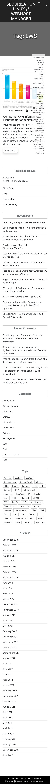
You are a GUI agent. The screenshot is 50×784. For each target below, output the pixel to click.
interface (20, 494)
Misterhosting (38, 112)
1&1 (39, 60)
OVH (36, 121)
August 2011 (9, 706)
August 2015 (9, 556)
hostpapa (40, 99)
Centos (29, 478)
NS (35, 119)
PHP (24, 502)
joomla (37, 494)
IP (29, 494)
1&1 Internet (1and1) (41, 63)
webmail (7, 522)
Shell (42, 510)
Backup (18, 478)
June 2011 (8, 717)
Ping (36, 130)
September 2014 (11, 577)
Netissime (39, 117)
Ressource (39, 144)
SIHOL (36, 146)
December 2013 (11, 604)
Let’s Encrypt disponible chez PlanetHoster (24, 222)
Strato (41, 146)
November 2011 (10, 696)
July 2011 (7, 712)
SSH (15, 514)
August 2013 (9, 615)
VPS (32, 518)
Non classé (8, 427)
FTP (42, 486)
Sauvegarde (9, 438)
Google (7, 490)
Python (6, 433)
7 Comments (40, 152)
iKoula (41, 101)
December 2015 (11, 539)
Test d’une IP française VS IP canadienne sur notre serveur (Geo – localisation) (25, 370)
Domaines (8, 411)
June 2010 (8, 755)
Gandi (41, 92)
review (36, 506)
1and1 (5, 193)
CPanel (39, 482)
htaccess (8, 494)
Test (5, 449)
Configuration (10, 482)
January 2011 (9, 744)
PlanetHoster (38, 135)
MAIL (14, 498)
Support (32, 514)
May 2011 (7, 723)
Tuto (5, 460)
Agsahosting (38, 69)
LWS (41, 106)
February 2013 (10, 631)
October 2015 (9, 545)
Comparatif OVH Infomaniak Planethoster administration (21, 118)
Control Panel (26, 482)
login (6, 498)
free (35, 486)
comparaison (38, 78)
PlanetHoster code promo (16, 181)
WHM (17, 522)
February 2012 (10, 690)
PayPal (15, 502)
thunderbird (20, 518)
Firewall (25, 486)
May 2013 (7, 626)
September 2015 (11, 550)
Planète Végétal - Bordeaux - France (21, 335)
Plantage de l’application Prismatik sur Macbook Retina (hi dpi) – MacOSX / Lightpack (22, 305)
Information (39, 57)
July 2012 (7, 663)
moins (41, 115)
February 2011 (10, 739)
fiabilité (40, 90)
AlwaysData (39, 72)
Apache (7, 478)
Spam (6, 514)
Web (40, 518)
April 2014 (8, 593)
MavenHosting (38, 108)
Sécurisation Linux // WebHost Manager (20, 11)
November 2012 (11, 642)
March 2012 (8, 685)
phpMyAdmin (36, 502)
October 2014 (9, 572)
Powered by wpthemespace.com (29, 781)
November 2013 (11, 609)
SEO (5, 443)
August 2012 (9, 658)
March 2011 (8, 733)
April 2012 (8, 679)
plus (41, 140)
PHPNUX (40, 128)
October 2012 (9, 647)
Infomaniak (39, 103)
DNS (6, 486)
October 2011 (9, 701)
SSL (23, 514)
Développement (11, 406)
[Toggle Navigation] (38, 3)
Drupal (15, 486)
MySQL (36, 498)
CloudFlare (8, 188)
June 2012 (8, 669)
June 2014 (8, 582)
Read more (10, 150)
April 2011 (7, 728)
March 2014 (8, 599)
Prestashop (24, 506)
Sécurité (7, 518)
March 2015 (8, 561)
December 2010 (11, 749)
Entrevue (7, 416)
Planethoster (9, 177)
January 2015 (9, 566)
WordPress (40, 522)
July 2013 (7, 620)
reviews (7, 510)
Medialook (39, 110)
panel (41, 121)
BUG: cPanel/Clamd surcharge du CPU (22, 296)
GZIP (16, 490)
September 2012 (11, 652)
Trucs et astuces (11, 454)
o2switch (40, 119)
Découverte (8, 400)
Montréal (25, 498)
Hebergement (29, 490)
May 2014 (7, 588)
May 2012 (7, 674)
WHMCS (28, 522)
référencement (21, 510)
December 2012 (11, 636)
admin (41, 67)
